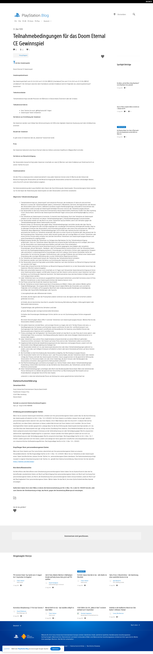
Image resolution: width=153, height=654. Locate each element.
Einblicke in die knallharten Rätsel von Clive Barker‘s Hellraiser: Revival (122, 609)
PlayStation (35, 15)
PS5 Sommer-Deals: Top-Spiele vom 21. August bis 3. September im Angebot (27, 576)
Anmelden (121, 14)
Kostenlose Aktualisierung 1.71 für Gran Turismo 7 (28, 608)
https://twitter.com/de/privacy (23, 461)
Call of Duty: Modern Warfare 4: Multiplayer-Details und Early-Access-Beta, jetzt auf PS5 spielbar (59, 577)
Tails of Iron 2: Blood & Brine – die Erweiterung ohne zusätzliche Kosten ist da (123, 576)
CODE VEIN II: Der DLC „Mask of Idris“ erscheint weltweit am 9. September (91, 609)
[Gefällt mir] (125, 88)
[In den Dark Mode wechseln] (114, 14)
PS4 (19, 21)
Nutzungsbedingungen (60, 646)
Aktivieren (55, 648)
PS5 (16, 21)
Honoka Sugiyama (86, 613)
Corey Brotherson (118, 613)
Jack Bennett (117, 580)
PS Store (30, 21)
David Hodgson (53, 583)
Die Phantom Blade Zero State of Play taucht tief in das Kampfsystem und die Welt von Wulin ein (127, 132)
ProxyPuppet (23, 55)
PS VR (24, 21)
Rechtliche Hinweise (93, 646)
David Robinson (21, 611)
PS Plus (37, 21)
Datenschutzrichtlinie (77, 646)
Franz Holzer (20, 580)
